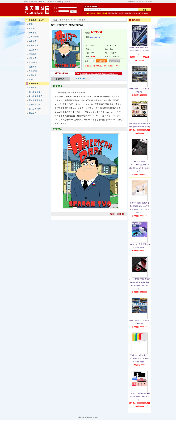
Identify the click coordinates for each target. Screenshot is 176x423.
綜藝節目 (33, 75)
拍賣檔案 (60, 79)
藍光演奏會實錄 (35, 100)
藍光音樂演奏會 (35, 96)
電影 (31, 24)
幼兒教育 (33, 41)
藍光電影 (33, 87)
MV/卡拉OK (34, 37)
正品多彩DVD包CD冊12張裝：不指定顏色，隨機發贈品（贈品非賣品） (139, 358)
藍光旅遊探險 (34, 105)
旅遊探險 (33, 67)
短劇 (31, 79)
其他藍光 (33, 113)
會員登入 (42, 2)
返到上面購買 (117, 214)
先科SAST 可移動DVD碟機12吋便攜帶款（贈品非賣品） (139, 396)
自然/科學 (33, 71)
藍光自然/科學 (35, 109)
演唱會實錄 (34, 50)
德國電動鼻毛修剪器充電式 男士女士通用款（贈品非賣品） (139, 50)
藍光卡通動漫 (34, 92)
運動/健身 (33, 62)
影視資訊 (149, 2)
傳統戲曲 (33, 54)
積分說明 (131, 2)
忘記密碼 (67, 2)
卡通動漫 (33, 33)
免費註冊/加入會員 (55, 2)
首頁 (55, 20)
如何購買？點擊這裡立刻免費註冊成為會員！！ (99, 74)
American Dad (95, 37)
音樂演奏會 (34, 45)
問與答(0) (80, 79)
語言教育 (33, 58)
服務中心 (140, 2)
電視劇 (32, 28)
